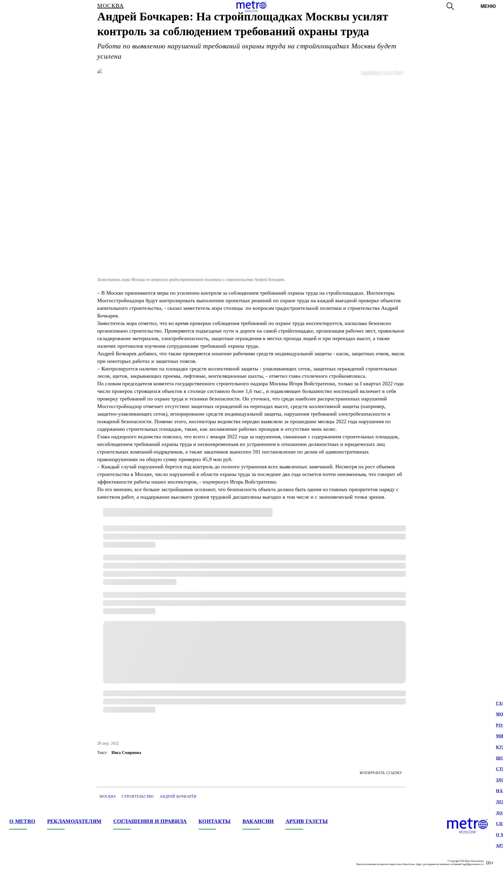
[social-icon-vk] (14, 862)
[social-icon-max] (49, 862)
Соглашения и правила (150, 821)
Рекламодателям (74, 821)
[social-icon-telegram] (25, 862)
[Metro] (251, 6)
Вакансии (258, 821)
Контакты (215, 821)
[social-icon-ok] (37, 862)
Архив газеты (307, 821)
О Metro (22, 821)
